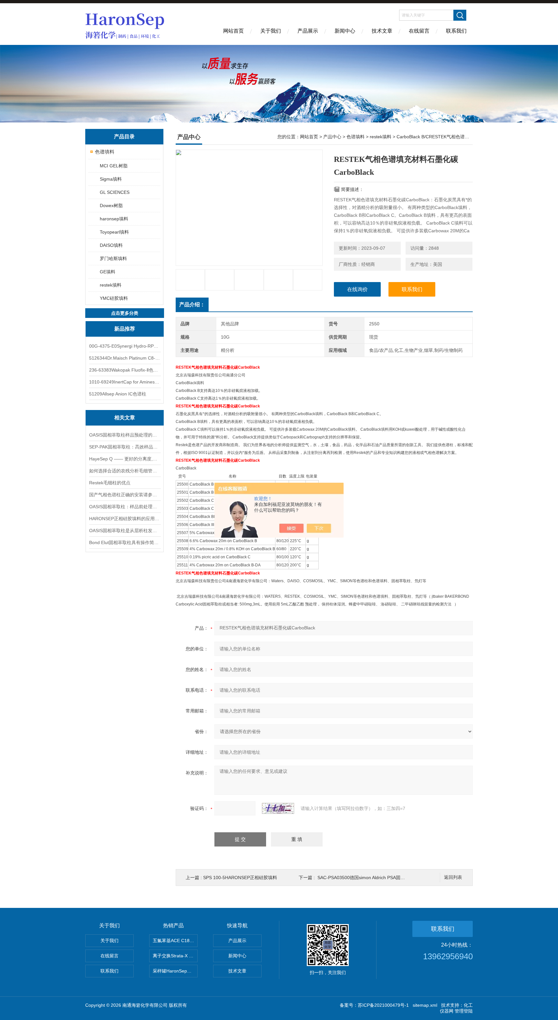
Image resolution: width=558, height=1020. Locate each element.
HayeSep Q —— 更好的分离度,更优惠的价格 (124, 458)
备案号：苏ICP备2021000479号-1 (374, 1005)
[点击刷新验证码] (278, 808)
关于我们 (270, 31)
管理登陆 (464, 1011)
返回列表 (453, 877)
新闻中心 (345, 31)
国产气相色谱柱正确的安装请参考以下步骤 (124, 494)
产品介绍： (192, 304)
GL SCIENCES (114, 192)
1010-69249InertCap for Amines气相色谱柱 (124, 381)
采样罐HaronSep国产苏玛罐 (175, 970)
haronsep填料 (114, 218)
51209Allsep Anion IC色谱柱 (117, 393)
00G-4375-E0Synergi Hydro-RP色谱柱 (124, 346)
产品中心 (332, 136)
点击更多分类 (124, 313)
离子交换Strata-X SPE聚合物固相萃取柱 (175, 955)
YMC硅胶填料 (114, 298)
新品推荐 (124, 328)
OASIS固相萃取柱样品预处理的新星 (124, 434)
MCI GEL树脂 (114, 165)
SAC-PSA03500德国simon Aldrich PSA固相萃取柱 (367, 877)
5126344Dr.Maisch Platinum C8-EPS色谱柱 (124, 358)
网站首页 (233, 31)
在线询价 (357, 289)
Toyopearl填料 (114, 232)
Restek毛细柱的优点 (109, 482)
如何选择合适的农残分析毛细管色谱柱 (124, 470)
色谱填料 (104, 151)
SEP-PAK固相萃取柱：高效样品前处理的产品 (124, 446)
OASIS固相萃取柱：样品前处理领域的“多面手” (124, 506)
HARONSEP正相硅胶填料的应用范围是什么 (124, 518)
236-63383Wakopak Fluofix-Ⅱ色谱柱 (124, 370)
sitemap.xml (425, 1005)
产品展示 (307, 31)
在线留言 (419, 31)
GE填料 (107, 271)
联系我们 (456, 31)
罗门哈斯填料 (113, 258)
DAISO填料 (111, 245)
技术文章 (382, 31)
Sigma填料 (111, 179)
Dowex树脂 (111, 205)
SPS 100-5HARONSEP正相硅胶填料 (240, 877)
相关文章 (124, 417)
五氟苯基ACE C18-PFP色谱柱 (175, 940)
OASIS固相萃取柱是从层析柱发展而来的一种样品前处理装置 (124, 530)
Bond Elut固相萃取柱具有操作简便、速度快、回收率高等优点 (124, 542)
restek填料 (110, 285)
